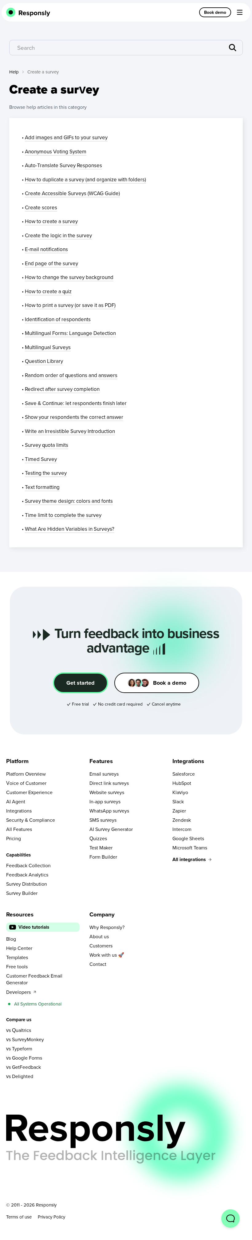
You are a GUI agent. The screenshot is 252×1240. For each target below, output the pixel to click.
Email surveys (104, 773)
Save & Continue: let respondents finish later (76, 403)
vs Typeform (19, 1048)
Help (14, 72)
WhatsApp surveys (109, 810)
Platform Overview (26, 773)
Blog (11, 938)
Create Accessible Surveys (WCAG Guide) (72, 193)
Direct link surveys (109, 783)
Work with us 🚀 (106, 954)
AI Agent (15, 801)
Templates (17, 957)
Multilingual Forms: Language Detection (70, 333)
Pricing (13, 838)
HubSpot (181, 783)
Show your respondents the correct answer (74, 417)
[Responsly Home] (28, 12)
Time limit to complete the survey (63, 515)
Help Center (19, 948)
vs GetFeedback (23, 1067)
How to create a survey (51, 221)
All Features (19, 829)
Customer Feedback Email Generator (34, 979)
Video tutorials (33, 927)
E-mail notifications (46, 249)
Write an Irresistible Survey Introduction (70, 431)
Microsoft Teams (189, 847)
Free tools (17, 966)
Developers (18, 992)
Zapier (179, 810)
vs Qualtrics (18, 1030)
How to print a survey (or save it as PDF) (70, 305)
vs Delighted (19, 1076)
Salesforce (183, 773)
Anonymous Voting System (55, 151)
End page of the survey (51, 263)
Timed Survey (41, 459)
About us (99, 936)
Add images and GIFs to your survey (66, 137)
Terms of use (19, 1217)
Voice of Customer (26, 783)
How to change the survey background (69, 277)
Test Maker (100, 847)
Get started (80, 683)
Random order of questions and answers (71, 375)
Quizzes (98, 838)
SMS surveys (102, 820)
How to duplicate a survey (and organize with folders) (85, 179)
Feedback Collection (28, 865)
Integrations (19, 810)
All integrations (189, 859)
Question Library (44, 361)
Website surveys (106, 792)
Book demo (215, 12)
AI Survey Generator (111, 829)
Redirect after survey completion (62, 389)
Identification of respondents (58, 319)
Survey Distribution (26, 883)
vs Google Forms (24, 1057)
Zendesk (181, 820)
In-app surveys (104, 801)
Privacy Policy (51, 1217)
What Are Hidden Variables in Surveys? (69, 529)
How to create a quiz (48, 291)
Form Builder (103, 856)
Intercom (181, 829)
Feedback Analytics (27, 874)
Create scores (41, 207)
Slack (178, 801)
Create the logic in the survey (58, 235)
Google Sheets (188, 838)
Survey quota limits (46, 445)
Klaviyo (180, 792)
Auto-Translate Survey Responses (63, 165)
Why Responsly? (106, 927)
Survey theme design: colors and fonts (69, 501)
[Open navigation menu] (240, 12)
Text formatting (42, 487)
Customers (100, 945)
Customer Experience (29, 792)
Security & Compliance (30, 820)
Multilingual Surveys (48, 347)
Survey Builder (21, 893)
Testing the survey (46, 473)
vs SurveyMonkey (25, 1039)
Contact (97, 964)
